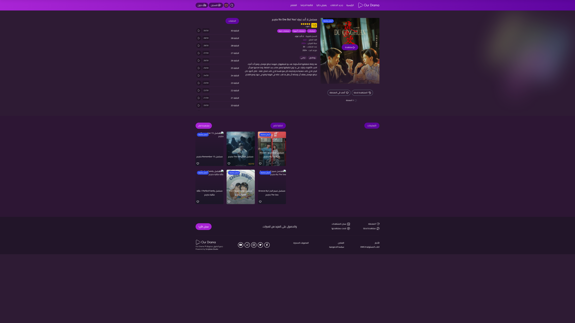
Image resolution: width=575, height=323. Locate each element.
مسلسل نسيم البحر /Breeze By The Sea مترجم (272, 193)
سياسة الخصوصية (336, 247)
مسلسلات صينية (284, 31)
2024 (303, 43)
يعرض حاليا (321, 5)
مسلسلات (311, 31)
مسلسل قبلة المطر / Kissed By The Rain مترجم (272, 155)
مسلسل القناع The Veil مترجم (240, 157)
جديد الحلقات (336, 5)
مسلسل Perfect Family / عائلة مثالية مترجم (210, 193)
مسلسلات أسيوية (299, 31)
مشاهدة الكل (203, 125)
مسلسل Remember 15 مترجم (209, 157)
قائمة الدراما (307, 5)
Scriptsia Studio (212, 249)
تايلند (305, 39)
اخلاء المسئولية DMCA (369, 247)
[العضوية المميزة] (226, 5)
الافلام (293, 5)
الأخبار (377, 242)
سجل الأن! (204, 226)
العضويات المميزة (301, 242)
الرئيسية (350, 5)
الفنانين (341, 242)
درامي (303, 57)
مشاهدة (349, 47)
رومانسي (312, 57)
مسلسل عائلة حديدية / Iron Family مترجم (240, 193)
